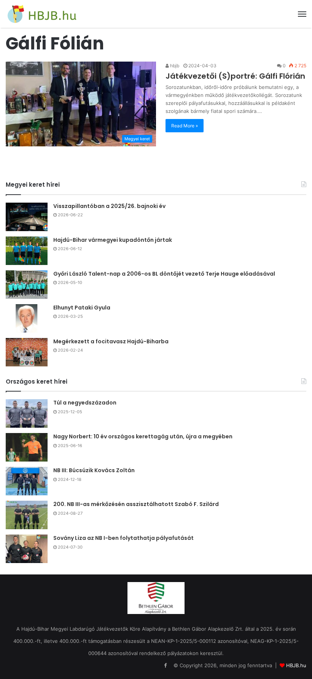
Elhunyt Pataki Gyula (81, 307)
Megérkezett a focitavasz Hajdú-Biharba (111, 341)
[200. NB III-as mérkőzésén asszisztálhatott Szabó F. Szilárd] (27, 515)
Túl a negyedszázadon (84, 402)
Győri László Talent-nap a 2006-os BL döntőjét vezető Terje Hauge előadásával (164, 274)
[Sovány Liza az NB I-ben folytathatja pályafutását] (27, 549)
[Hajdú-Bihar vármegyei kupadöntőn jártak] (27, 250)
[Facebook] (165, 665)
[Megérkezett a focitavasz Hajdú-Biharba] (27, 352)
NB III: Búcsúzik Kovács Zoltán (94, 470)
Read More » (184, 126)
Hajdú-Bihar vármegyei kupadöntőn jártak (112, 240)
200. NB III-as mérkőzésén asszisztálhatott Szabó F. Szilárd (136, 504)
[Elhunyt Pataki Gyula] (27, 318)
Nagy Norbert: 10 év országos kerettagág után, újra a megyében (142, 436)
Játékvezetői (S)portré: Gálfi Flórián (235, 76)
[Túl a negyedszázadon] (27, 413)
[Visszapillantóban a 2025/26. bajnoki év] (27, 217)
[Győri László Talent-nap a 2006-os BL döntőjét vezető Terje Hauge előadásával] (27, 284)
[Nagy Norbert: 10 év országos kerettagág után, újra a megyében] (27, 447)
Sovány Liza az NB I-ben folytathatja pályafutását (123, 538)
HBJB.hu (296, 665)
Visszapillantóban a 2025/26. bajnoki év (109, 206)
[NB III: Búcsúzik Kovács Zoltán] (27, 481)
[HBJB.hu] (42, 14)
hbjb (174, 65)
